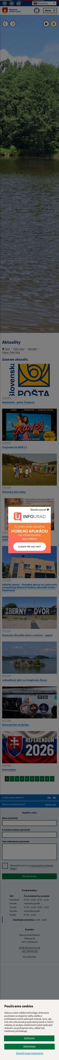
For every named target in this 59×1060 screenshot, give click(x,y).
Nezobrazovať (39, 509)
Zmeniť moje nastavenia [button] (29, 1053)
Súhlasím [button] (29, 1038)
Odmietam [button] (29, 1046)
